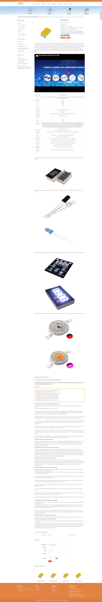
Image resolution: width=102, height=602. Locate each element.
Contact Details (55, 591)
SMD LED (29, 16)
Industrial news (38, 589)
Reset (54, 561)
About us (38, 3)
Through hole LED (21, 29)
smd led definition (65, 580)
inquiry (65, 3)
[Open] (101, 16)
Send (50, 561)
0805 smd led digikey (53, 580)
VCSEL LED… (20, 41)
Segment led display (21, 25)
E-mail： (45, 550)
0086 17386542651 (25, 63)
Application (54, 3)
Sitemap (65, 600)
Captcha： (45, 558)
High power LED (21, 33)
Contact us (71, 3)
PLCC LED (20, 23)
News (48, 3)
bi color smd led (78, 580)
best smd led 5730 (40, 580)
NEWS (36, 586)
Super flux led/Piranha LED (22, 35)
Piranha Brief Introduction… (22, 46)
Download (61, 3)
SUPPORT (54, 586)
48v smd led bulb (49, 534)
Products (43, 3)
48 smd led (73, 534)
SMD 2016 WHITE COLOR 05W (42, 532)
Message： (45, 553)
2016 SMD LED (35, 16)
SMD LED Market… (21, 50)
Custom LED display (21, 27)
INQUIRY (63, 37)
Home (34, 3)
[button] (45, 3)
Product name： (44, 544)
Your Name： (44, 547)
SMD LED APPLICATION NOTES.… (23, 48)
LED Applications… (21, 44)
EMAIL (68, 37)
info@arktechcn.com (23, 65)
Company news (38, 588)
